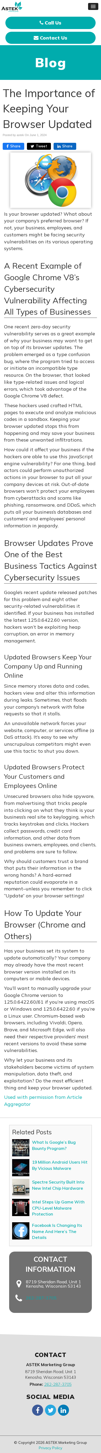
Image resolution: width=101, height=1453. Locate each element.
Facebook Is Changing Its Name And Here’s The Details (57, 1231)
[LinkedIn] (63, 1410)
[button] (93, 6)
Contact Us (53, 38)
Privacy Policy (50, 1447)
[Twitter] (50, 1410)
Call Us (52, 23)
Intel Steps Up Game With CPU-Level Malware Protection (58, 1208)
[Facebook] (37, 1410)
